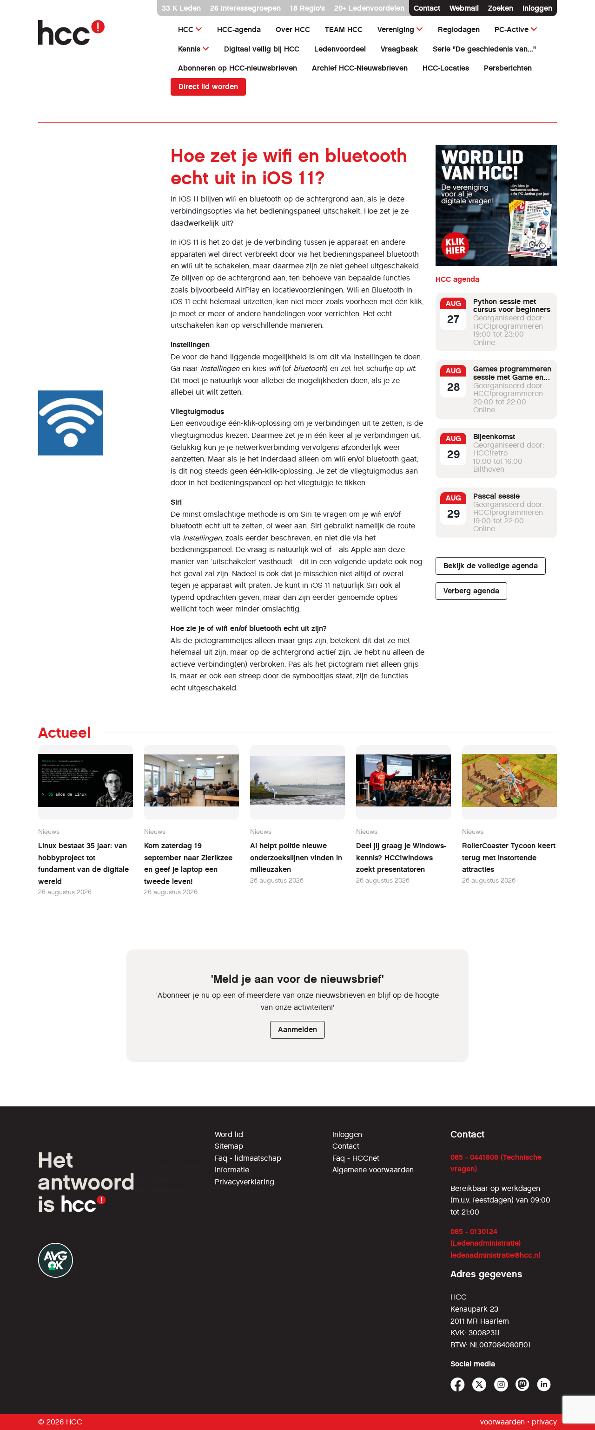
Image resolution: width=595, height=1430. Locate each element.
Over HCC (293, 29)
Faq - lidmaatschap (248, 1158)
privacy (544, 1421)
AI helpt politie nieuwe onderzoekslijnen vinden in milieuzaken (296, 857)
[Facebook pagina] (457, 1385)
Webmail (464, 8)
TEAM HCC (344, 29)
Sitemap (229, 1146)
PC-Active (512, 29)
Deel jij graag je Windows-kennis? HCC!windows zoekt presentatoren (401, 857)
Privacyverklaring (244, 1181)
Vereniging (395, 29)
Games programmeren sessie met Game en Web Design (512, 377)
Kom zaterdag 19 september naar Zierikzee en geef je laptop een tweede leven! (188, 863)
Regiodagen (459, 29)
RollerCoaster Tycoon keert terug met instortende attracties (508, 857)
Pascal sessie (496, 496)
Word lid (229, 1134)
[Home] (98, 32)
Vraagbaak (399, 49)
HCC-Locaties (446, 68)
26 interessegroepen (245, 8)
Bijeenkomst (494, 436)
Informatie (232, 1169)
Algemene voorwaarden (373, 1169)
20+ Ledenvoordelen (369, 8)
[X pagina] (479, 1385)
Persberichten (508, 68)
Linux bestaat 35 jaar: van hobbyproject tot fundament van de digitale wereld (83, 863)
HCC (185, 29)
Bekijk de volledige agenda (490, 565)
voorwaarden (502, 1421)
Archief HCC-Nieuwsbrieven (360, 68)
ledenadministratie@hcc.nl (495, 1255)
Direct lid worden (208, 86)
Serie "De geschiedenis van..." (484, 49)
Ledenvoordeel (340, 49)
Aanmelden (297, 1029)
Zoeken (500, 8)
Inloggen (537, 8)
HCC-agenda (239, 29)
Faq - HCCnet (355, 1158)
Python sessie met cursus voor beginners (511, 305)
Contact (427, 8)
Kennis (189, 49)
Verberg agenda (471, 590)
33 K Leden (181, 8)
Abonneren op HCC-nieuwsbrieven (237, 68)
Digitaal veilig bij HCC (261, 49)
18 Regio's (307, 8)
